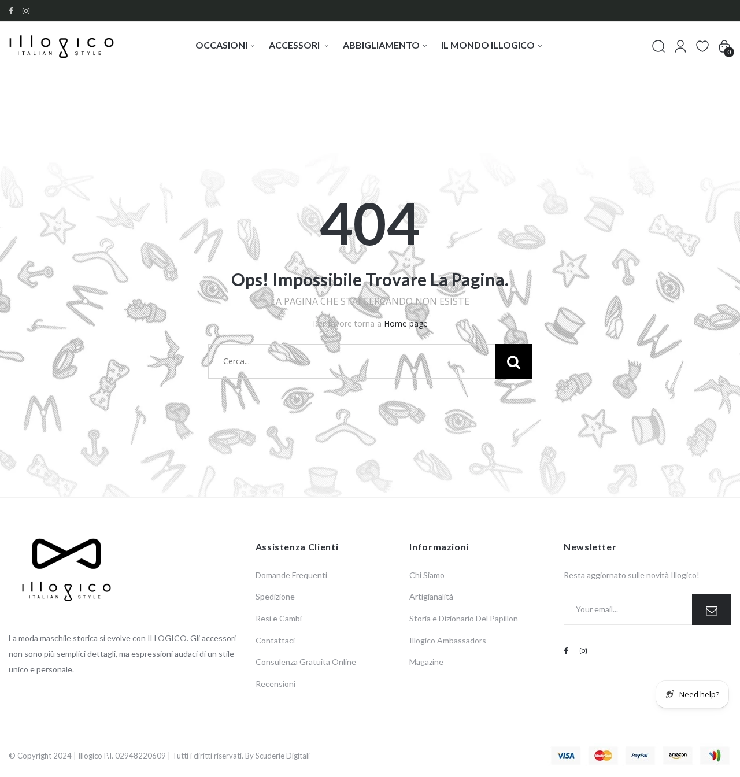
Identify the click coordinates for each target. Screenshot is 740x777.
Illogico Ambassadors (447, 640)
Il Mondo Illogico (488, 44)
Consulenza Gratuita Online (306, 662)
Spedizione (275, 596)
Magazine (426, 662)
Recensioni (275, 684)
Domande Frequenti (291, 575)
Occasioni (221, 44)
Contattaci (275, 640)
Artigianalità (431, 596)
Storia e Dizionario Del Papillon (463, 618)
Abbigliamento (381, 44)
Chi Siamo (427, 575)
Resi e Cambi (279, 618)
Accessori (295, 44)
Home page (406, 323)
